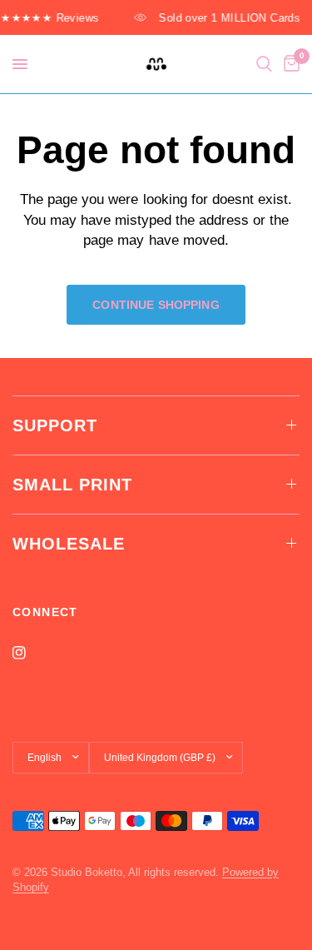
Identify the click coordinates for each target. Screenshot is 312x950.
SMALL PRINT (72, 484)
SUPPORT (54, 425)
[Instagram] (30, 652)
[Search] (264, 64)
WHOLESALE (68, 544)
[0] (289, 64)
